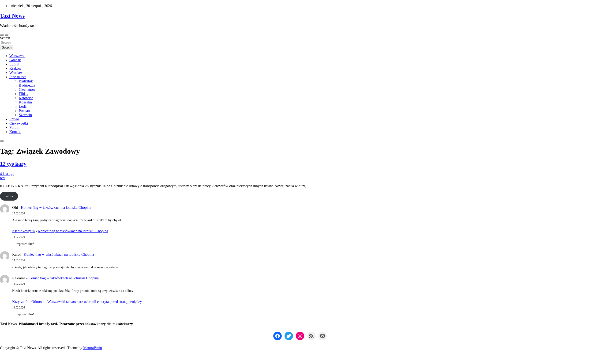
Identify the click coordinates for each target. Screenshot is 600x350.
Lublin (14, 64)
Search (5, 38)
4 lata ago (7, 174)
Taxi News (12, 16)
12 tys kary (13, 164)
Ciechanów (27, 89)
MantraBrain (92, 348)
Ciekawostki (18, 123)
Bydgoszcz (27, 85)
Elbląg (23, 94)
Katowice (26, 98)
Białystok (26, 81)
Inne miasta (17, 77)
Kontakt (15, 132)
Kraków (15, 68)
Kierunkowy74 (23, 231)
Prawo (14, 119)
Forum (14, 127)
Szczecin (25, 115)
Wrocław (16, 73)
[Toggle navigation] (2, 35)
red (2, 178)
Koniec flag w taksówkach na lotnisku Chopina (56, 207)
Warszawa (17, 56)
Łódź (22, 106)
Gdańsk (15, 60)
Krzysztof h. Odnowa (28, 302)
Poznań (24, 111)
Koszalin (25, 102)
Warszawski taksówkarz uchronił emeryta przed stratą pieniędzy (94, 302)
